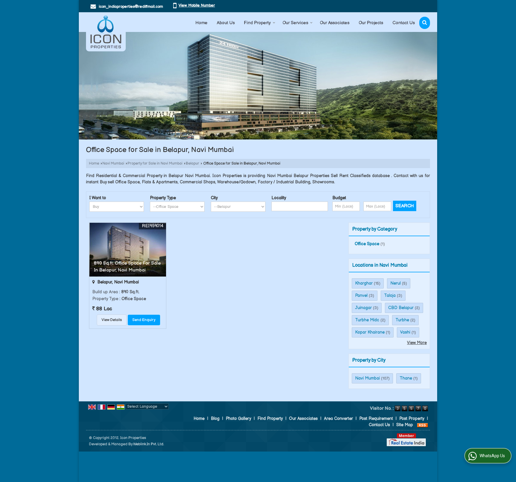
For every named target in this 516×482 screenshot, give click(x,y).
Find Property (257, 23)
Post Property (411, 418)
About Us (226, 23)
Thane (406, 378)
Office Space (367, 243)
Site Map (404, 424)
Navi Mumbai (113, 163)
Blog (215, 418)
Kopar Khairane (370, 332)
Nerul (395, 283)
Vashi (405, 332)
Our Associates (334, 23)
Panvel (361, 295)
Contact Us (403, 23)
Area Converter (338, 418)
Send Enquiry (144, 320)
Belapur (192, 163)
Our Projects (371, 23)
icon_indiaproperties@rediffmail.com (131, 6)
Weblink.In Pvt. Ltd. (148, 444)
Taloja (390, 295)
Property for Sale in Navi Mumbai (155, 163)
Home (201, 23)
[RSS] (422, 424)
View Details (112, 320)
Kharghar (364, 283)
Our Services (295, 23)
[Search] (424, 23)
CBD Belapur (401, 307)
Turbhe (402, 320)
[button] (197, 5)
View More (417, 342)
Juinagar (363, 307)
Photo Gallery (238, 418)
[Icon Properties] (105, 31)
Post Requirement (376, 418)
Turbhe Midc (367, 320)
